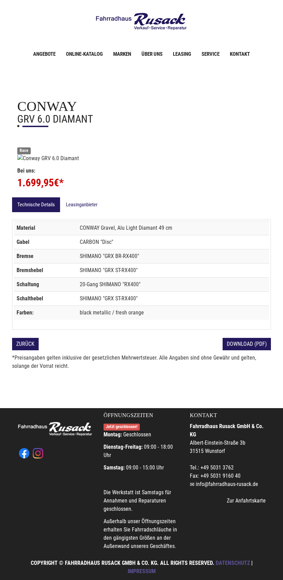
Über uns (152, 54)
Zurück (25, 344)
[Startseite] (141, 21)
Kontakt (240, 54)
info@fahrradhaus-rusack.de (227, 484)
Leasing (182, 54)
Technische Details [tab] (36, 204)
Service (210, 54)
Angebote (44, 54)
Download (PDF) (247, 344)
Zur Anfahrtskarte (246, 500)
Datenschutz (233, 563)
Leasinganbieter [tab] (82, 204)
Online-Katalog (84, 54)
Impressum (142, 571)
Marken (122, 54)
